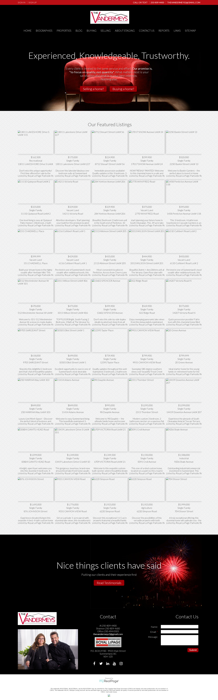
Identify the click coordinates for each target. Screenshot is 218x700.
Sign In (21, 2)
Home (27, 30)
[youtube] (114, 663)
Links (177, 30)
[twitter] (101, 663)
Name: (154, 626)
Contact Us (146, 30)
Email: (153, 631)
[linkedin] (108, 663)
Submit (193, 650)
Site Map (190, 30)
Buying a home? (123, 89)
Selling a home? (93, 89)
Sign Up (32, 2)
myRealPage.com (109, 681)
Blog (78, 30)
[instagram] (121, 663)
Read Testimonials (109, 583)
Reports (164, 30)
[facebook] (94, 663)
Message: (153, 636)
